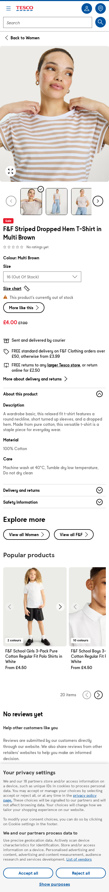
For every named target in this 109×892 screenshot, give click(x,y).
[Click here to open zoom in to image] (10, 171)
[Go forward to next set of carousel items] (98, 695)
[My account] (86, 8)
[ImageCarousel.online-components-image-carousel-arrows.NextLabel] (60, 607)
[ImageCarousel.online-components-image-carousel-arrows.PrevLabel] (9, 607)
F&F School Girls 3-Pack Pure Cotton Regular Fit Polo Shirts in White (33, 656)
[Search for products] (100, 22)
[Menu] (8, 8)
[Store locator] (100, 8)
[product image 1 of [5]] (54, 114)
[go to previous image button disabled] (11, 201)
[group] (35, 624)
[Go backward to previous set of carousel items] (87, 695)
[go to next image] (98, 201)
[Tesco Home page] (25, 8)
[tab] (31, 201)
